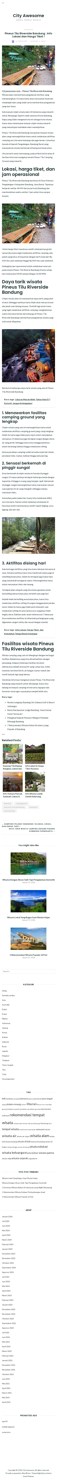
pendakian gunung (33, 1109)
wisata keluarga (13, 1152)
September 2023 (9, 1267)
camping (16, 1099)
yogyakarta (32, 1158)
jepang (4, 1104)
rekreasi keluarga (34, 1123)
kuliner (23, 1104)
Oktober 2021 (8, 1374)
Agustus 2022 (8, 1328)
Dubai (4, 1009)
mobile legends (8, 1427)
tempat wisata (10, 1129)
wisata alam (33, 807)
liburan (32, 1104)
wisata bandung (9, 811)
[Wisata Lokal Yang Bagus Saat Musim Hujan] (28, 901)
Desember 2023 (8, 1254)
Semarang (44, 1123)
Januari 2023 (7, 1305)
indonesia (23, 1098)
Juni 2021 (6, 1379)
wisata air (9, 1136)
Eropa (4, 1014)
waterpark (40, 1129)
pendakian (23, 1109)
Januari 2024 (7, 1249)
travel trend (23, 1130)
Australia (5, 1005)
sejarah (5, 1051)
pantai (17, 1109)
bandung (9, 1099)
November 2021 (8, 1370)
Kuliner (5, 1037)
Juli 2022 (5, 1332)
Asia (4, 1000)
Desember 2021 (8, 1365)
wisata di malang (23, 1147)
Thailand (5, 1060)
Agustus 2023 (8, 1272)
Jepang (5, 1028)
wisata (47, 1129)
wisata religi (6, 1158)
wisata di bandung (38, 1142)
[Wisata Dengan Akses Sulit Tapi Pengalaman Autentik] (28, 863)
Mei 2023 (6, 1286)
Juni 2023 (6, 1281)
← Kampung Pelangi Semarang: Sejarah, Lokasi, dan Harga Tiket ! (26, 825)
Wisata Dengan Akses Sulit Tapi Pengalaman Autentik (28, 879)
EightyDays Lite (43, 1473)
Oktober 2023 (8, 1263)
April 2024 (6, 1235)
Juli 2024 (5, 1221)
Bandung (48, 115)
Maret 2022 (7, 1351)
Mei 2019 (6, 1397)
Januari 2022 (7, 1360)
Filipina (5, 1018)
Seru (50, 1123)
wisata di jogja (12, 1147)
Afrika (4, 991)
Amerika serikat (8, 995)
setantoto (6, 1432)
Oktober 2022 (8, 1318)
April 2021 (6, 1388)
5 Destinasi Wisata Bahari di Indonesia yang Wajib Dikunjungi (27, 1187)
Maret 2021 (7, 1393)
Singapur (5, 1056)
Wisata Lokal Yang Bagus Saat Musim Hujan (28, 917)
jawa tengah (47, 1098)
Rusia (4, 1046)
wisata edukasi (39, 1146)
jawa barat (37, 1099)
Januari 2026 (7, 1216)
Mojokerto (11, 1109)
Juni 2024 (6, 1226)
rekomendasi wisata (20, 1123)
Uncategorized (8, 1079)
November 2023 (8, 1258)
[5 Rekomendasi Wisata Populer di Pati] (28, 938)
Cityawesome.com (11, 91)
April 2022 (6, 1346)
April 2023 (6, 1291)
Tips (4, 1070)
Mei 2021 (6, 1383)
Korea (4, 1032)
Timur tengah (7, 1065)
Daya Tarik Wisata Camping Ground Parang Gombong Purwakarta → (32, 830)
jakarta (30, 1099)
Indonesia (28, 29)
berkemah (7, 803)
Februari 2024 (7, 1244)
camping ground (21, 803)
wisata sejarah (20, 1158)
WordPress (26, 1473)
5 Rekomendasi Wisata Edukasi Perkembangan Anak (23, 1192)
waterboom (32, 1129)
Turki (4, 1074)
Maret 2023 (7, 1295)
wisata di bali (24, 1141)
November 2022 (8, 1314)
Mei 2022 (6, 1342)
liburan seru (41, 1104)
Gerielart (22, 41)
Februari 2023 (7, 1300)
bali (3, 1098)
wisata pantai (46, 1152)
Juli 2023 (5, 1277)
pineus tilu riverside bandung (14, 807)
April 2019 (6, 1402)
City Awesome (28, 16)
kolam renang (14, 1104)
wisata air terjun (23, 1136)
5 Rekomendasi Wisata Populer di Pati (28, 955)
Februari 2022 (7, 1356)
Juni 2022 (6, 1337)
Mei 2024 (6, 1230)
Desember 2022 (8, 1309)
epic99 (5, 1421)
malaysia (5, 1042)
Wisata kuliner (31, 1153)
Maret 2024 (7, 1240)
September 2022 (9, 1323)
